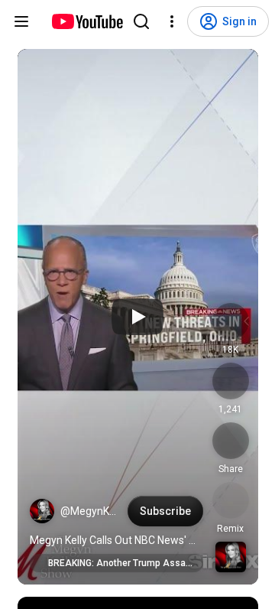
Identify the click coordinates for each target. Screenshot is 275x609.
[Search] (141, 21)
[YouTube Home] (87, 21)
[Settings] (172, 21)
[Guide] (21, 21)
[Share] (230, 440)
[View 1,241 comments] (230, 381)
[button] (42, 511)
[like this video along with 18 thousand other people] (230, 321)
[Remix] (230, 500)
